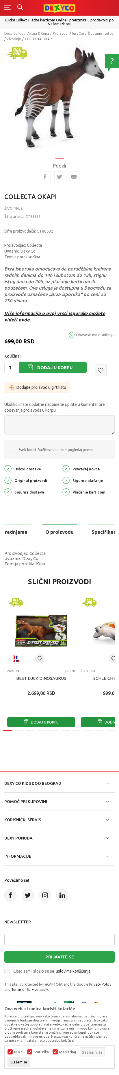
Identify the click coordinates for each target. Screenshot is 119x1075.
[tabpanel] (59, 99)
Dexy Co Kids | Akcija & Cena (26, 33)
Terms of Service (24, 989)
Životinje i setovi (101, 33)
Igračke (78, 33)
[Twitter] (28, 895)
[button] (101, 370)
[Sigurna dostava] (8, 491)
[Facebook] (45, 177)
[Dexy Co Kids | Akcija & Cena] (59, 7)
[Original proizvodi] (8, 479)
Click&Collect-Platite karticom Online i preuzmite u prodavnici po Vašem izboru (59, 22)
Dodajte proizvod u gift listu (41, 387)
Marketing (67, 1052)
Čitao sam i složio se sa (51, 971)
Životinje (14, 39)
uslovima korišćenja (73, 971)
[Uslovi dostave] (8, 468)
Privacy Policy (100, 984)
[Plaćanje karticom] (66, 491)
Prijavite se (59, 956)
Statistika (41, 1052)
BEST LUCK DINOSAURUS (41, 678)
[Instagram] (45, 895)
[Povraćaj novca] (66, 468)
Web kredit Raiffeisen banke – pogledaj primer (56, 450)
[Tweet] (60, 177)
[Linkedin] (62, 895)
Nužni (18, 1052)
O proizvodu (59, 532)
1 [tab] (59, 158)
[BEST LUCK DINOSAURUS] (41, 631)
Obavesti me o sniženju (95, 335)
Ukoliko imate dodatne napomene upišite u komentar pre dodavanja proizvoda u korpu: (54, 407)
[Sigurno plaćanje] (66, 479)
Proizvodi (60, 33)
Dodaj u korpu (54, 367)
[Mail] (74, 177)
